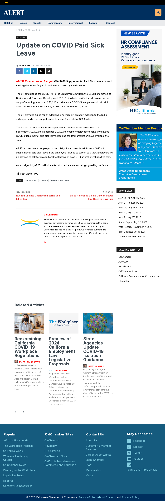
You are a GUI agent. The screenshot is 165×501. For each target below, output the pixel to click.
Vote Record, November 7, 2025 (135, 226)
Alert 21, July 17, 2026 (129, 217)
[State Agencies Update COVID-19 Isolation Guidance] (98, 323)
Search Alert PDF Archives (132, 236)
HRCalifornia (124, 266)
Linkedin (138, 446)
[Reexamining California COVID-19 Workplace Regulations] (29, 323)
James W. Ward (96, 366)
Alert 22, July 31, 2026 (129, 212)
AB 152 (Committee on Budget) (34, 81)
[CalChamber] (30, 227)
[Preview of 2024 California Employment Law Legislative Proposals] (63, 323)
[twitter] (45, 241)
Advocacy (123, 261)
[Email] (41, 71)
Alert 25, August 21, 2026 (131, 197)
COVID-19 (43, 180)
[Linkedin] (34, 71)
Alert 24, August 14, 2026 (131, 202)
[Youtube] (129, 459)
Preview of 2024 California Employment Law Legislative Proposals (62, 351)
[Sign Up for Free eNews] (129, 465)
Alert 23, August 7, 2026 (130, 207)
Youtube (138, 458)
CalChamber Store (127, 271)
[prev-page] (17, 412)
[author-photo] (17, 362)
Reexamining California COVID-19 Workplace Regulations (28, 347)
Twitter (137, 452)
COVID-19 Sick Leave (60, 180)
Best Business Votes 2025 (132, 231)
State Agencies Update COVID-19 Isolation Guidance (93, 349)
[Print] (49, 71)
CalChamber (25, 65)
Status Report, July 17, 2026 (132, 222)
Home (19, 30)
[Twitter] (27, 71)
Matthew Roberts (29, 362)
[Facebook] (19, 71)
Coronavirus (32, 30)
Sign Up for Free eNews (142, 469)
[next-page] (22, 412)
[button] (158, 12)
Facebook (139, 440)
